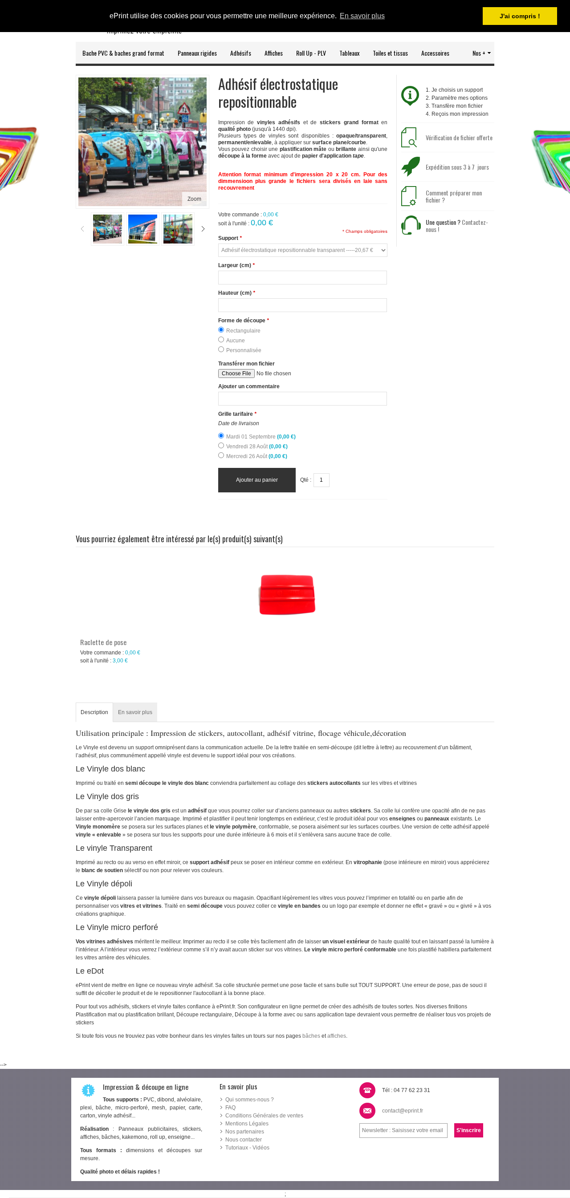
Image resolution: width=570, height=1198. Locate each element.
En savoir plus (135, 712)
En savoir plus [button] (362, 16)
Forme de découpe (243, 320)
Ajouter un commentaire (249, 386)
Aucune (235, 340)
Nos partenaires (245, 1132)
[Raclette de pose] (285, 593)
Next (203, 229)
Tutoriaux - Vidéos (247, 1148)
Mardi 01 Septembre (261, 437)
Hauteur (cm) (236, 293)
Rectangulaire (243, 331)
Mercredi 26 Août (256, 456)
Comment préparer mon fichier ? (454, 196)
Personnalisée (243, 350)
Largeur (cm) (236, 265)
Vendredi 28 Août (257, 446)
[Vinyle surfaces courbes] (107, 229)
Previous (82, 229)
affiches (336, 1036)
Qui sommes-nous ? (249, 1099)
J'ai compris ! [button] (520, 16)
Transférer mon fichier (246, 364)
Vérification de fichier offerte (459, 137)
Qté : (305, 480)
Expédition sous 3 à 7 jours (457, 166)
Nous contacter (243, 1140)
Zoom (194, 199)
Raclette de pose (103, 642)
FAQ (230, 1108)
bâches (311, 1036)
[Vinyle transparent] (178, 229)
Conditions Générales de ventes (264, 1116)
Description (94, 712)
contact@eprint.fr (402, 1111)
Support (230, 238)
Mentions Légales (247, 1124)
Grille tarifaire (237, 414)
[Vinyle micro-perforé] (142, 229)
